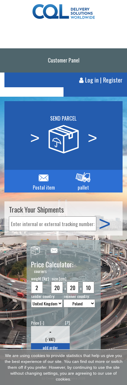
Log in (92, 79)
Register (113, 79)
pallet (83, 187)
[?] (67, 322)
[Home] (63, 9)
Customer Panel (63, 60)
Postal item (44, 187)
